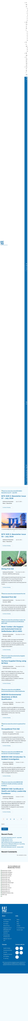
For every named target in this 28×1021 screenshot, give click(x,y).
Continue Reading (8, 507)
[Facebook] (17, 948)
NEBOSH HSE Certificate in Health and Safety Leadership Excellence (13, 791)
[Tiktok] (17, 957)
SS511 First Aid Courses (13, 573)
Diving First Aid (7, 569)
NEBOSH (11, 704)
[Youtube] (17, 952)
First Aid (5, 573)
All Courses (26, 26)
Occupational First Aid (10, 729)
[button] (14, 898)
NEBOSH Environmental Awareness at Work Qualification (11, 697)
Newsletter (9, 503)
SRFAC (9, 602)
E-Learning (13, 668)
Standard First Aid (8, 597)
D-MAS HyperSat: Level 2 (7, 840)
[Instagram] (21, 952)
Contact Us (26, 70)
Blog (26, 466)
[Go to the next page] (24, 819)
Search (2, 824)
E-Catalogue (26, 61)
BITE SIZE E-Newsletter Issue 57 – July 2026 (11, 837)
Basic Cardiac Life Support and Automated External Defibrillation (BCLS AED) (12, 629)
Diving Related (6, 668)
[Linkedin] (21, 948)
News (26, 403)
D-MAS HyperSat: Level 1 (7, 839)
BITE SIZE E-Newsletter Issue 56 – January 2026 (12, 847)
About (26, 4)
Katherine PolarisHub (8, 501)
